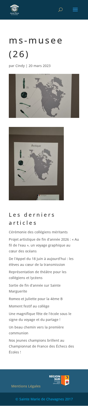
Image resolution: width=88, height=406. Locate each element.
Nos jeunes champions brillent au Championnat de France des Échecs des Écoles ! (41, 346)
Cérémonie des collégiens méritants (38, 232)
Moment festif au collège (29, 306)
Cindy (20, 65)
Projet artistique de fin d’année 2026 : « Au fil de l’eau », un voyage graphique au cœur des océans (44, 245)
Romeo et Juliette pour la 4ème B (36, 298)
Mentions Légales (26, 386)
